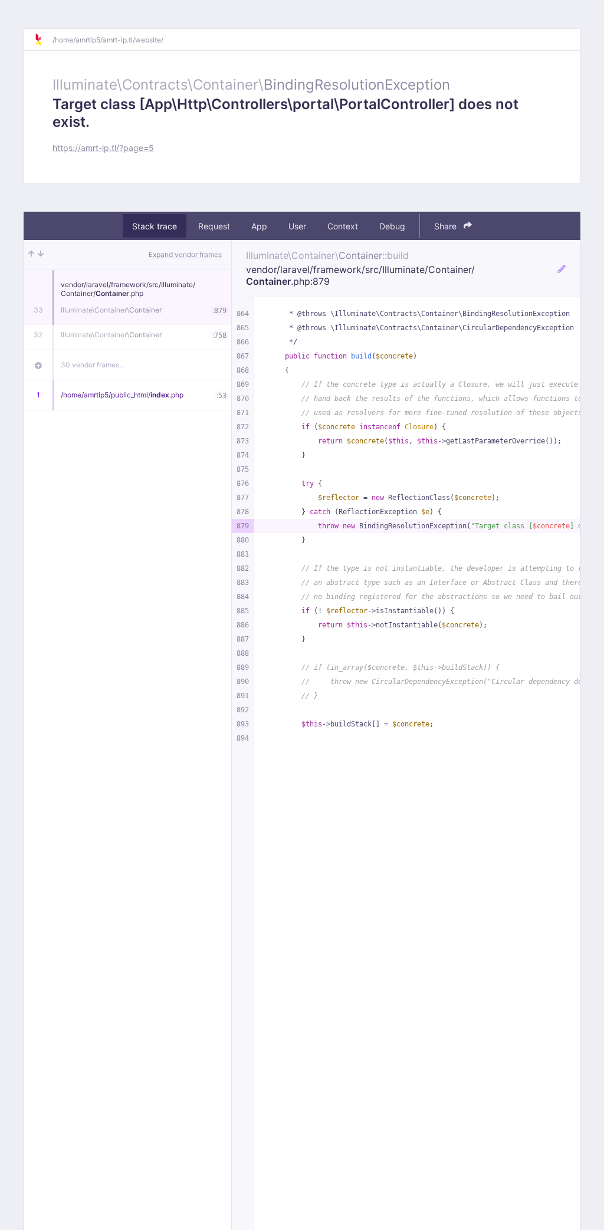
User (297, 226)
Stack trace (154, 226)
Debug (392, 226)
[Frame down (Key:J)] (40, 254)
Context (342, 226)
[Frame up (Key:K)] (31, 254)
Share (446, 226)
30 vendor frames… (93, 364)
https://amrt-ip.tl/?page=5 (103, 148)
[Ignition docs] (43, 39)
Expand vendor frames (185, 254)
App (259, 226)
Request (214, 226)
